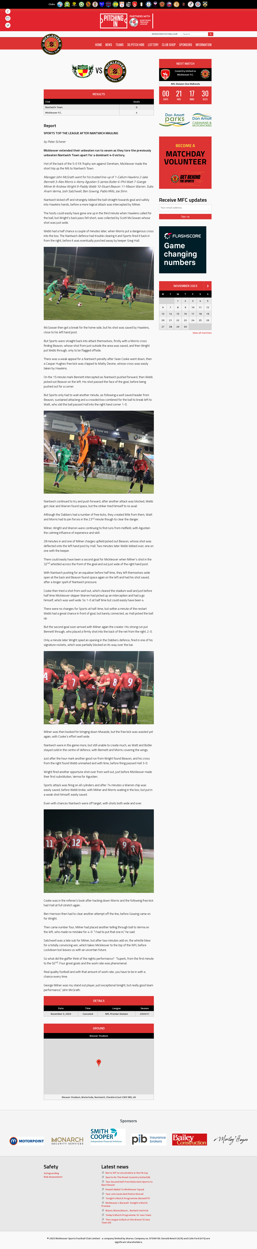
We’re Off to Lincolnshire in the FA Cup (126, 1173)
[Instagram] (7, 18)
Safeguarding (51, 1173)
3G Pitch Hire (135, 44)
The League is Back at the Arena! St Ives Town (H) (125, 1221)
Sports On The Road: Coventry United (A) (127, 1177)
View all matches (202, 333)
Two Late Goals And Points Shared (124, 1194)
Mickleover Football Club (164, 34)
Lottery (153, 44)
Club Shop (169, 44)
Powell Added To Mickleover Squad (124, 1189)
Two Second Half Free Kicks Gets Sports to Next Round (127, 1183)
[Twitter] (7, 25)
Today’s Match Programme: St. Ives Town (128, 1215)
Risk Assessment (53, 1177)
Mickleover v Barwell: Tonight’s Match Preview (124, 1204)
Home (98, 44)
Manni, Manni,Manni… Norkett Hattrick (126, 1210)
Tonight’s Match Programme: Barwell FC (127, 1198)
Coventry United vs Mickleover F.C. (185, 72)
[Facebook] (7, 11)
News (108, 44)
